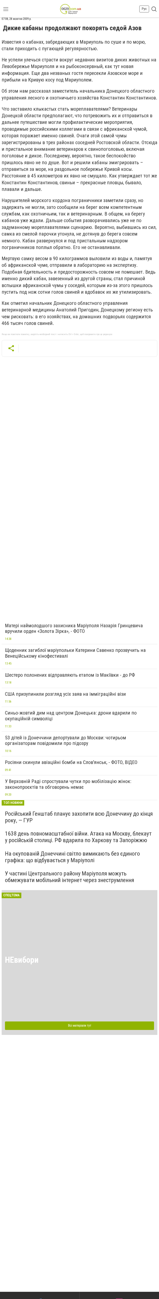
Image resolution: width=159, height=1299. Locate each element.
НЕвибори (22, 960)
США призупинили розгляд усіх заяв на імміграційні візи (65, 694)
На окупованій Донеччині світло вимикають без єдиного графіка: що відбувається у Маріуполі (72, 857)
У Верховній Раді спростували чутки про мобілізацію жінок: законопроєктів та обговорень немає (68, 784)
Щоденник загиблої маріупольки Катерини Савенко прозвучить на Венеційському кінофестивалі (75, 653)
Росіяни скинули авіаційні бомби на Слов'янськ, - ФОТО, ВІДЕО (71, 762)
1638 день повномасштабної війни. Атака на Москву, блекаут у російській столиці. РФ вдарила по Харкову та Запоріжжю (78, 837)
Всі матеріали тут (79, 1025)
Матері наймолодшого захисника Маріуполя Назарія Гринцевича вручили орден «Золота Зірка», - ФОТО (74, 628)
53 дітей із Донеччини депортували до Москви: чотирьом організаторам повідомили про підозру (65, 740)
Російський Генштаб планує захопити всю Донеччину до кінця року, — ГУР (79, 817)
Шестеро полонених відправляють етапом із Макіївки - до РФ (70, 675)
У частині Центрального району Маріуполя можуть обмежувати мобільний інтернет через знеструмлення (69, 877)
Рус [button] (144, 9)
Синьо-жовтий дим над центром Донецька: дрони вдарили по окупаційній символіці (71, 716)
